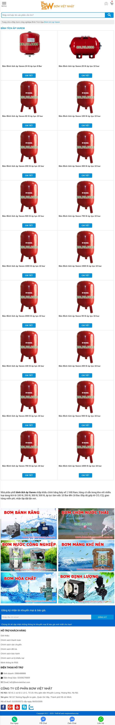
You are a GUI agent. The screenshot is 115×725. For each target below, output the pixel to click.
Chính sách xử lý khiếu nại (12, 658)
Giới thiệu (5, 635)
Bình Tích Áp (37, 22)
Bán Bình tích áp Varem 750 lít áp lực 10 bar (79, 216)
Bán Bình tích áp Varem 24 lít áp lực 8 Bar (22, 66)
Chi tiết (29, 76)
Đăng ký (102, 617)
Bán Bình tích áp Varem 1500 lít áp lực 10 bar (80, 266)
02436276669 (24, 678)
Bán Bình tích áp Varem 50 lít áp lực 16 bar (79, 316)
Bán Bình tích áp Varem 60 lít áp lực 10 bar (22, 116)
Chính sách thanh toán (11, 640)
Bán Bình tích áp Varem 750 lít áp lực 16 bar (23, 466)
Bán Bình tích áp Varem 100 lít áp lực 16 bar (23, 366)
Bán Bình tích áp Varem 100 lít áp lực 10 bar (79, 116)
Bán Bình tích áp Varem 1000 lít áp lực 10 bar (23, 266)
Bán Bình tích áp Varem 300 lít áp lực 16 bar (23, 416)
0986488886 (20, 673)
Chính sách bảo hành (10, 653)
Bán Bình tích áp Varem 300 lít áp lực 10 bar (79, 166)
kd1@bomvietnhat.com (20, 682)
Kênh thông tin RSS (9, 662)
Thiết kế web (59, 713)
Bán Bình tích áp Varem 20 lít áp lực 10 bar (79, 66)
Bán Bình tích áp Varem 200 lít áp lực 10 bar (23, 166)
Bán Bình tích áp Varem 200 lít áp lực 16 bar (79, 366)
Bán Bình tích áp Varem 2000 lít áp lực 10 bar (23, 316)
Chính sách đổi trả (9, 649)
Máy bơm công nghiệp (21, 22)
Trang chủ (6, 22)
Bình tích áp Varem (52, 22)
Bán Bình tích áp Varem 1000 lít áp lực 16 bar (80, 466)
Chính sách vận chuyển (11, 644)
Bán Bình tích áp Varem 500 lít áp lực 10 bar (23, 216)
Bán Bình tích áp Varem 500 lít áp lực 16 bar (79, 416)
